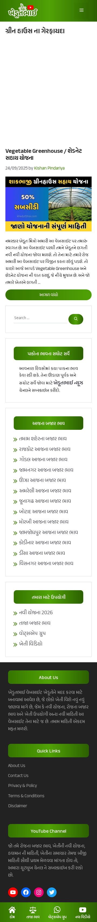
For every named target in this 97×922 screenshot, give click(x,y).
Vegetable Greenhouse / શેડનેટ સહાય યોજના (43, 155)
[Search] (75, 319)
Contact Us (18, 775)
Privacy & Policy (22, 785)
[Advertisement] (48, 91)
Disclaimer (17, 806)
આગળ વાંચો (48, 295)
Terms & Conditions (26, 796)
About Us (16, 765)
